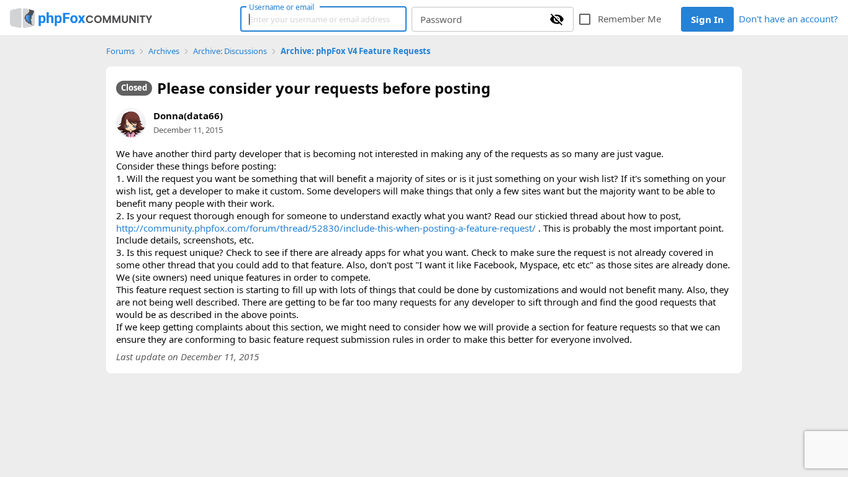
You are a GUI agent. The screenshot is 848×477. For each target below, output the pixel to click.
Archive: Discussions (230, 51)
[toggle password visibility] (557, 19)
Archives (163, 51)
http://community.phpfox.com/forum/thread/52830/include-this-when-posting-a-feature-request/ (326, 228)
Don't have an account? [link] (788, 18)
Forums (120, 51)
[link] (81, 18)
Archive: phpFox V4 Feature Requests (355, 51)
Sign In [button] (707, 19)
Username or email (282, 7)
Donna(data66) (188, 115)
